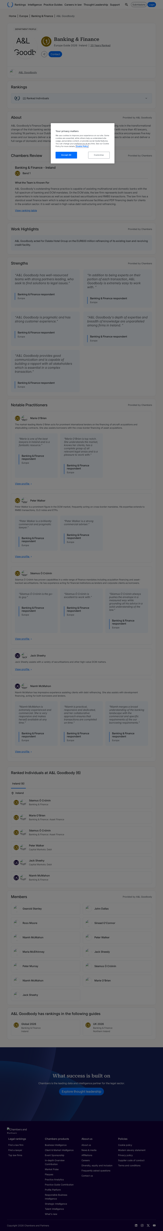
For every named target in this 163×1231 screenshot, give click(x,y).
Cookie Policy (82, 146)
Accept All (66, 155)
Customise (99, 155)
